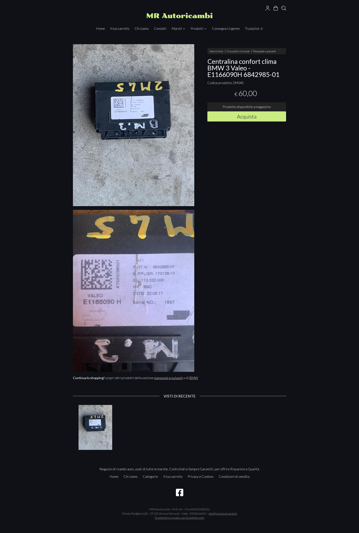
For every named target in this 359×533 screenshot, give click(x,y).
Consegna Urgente (226, 28)
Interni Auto (216, 51)
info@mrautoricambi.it (223, 513)
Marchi (177, 28)
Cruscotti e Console (238, 51)
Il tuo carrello (119, 28)
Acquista (247, 116)
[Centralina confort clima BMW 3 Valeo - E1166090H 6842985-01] (133, 125)
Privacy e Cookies (201, 476)
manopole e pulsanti (168, 378)
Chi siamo (142, 28)
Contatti (160, 28)
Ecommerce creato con (179, 517)
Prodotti (197, 28)
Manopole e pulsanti (264, 51)
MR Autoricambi (179, 16)
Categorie (150, 476)
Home (100, 28)
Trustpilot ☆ (254, 28)
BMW (193, 378)
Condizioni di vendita (234, 476)
